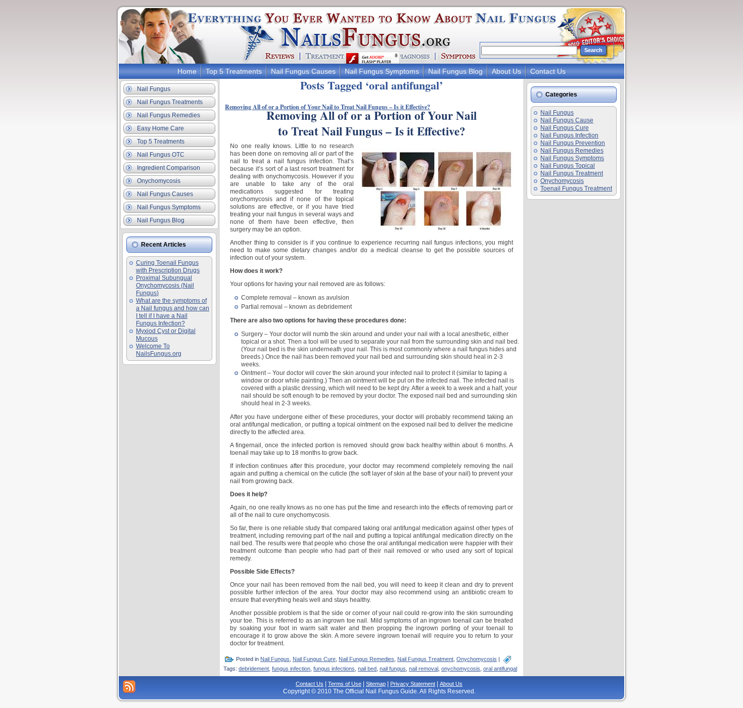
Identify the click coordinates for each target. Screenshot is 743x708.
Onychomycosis (476, 659)
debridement (254, 669)
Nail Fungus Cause (566, 120)
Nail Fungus (275, 659)
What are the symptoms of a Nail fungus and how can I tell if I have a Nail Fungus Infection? (172, 312)
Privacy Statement (412, 684)
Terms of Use (344, 684)
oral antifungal (500, 669)
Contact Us (309, 684)
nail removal (423, 669)
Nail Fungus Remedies (366, 659)
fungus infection (291, 669)
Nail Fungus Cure (314, 659)
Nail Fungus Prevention (572, 143)
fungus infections (334, 669)
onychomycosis (460, 669)
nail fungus (393, 669)
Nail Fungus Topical (567, 165)
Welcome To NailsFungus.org (158, 350)
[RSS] (129, 686)
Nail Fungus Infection (569, 135)
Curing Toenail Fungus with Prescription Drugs (168, 266)
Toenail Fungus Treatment (576, 188)
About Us (451, 684)
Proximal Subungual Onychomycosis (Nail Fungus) (165, 285)
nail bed (367, 669)
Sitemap (376, 684)
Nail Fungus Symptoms (572, 158)
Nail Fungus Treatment (425, 659)
